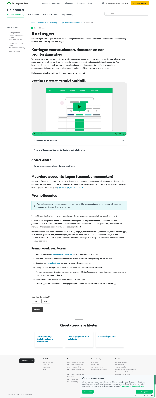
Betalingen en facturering (47, 22)
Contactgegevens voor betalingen (78, 337)
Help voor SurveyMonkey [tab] (15, 15)
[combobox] (26, 360)
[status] (79, 205)
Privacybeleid (119, 364)
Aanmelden (125, 3)
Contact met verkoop (113, 3)
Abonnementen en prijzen (62, 254)
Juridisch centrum (121, 362)
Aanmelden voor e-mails (99, 369)
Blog (44, 369)
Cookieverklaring (138, 386)
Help (33, 22)
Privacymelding (125, 386)
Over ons (46, 364)
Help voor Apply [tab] (67, 15)
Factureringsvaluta (107, 336)
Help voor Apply (72, 382)
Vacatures (46, 367)
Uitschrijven (95, 364)
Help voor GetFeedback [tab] (50, 15)
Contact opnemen (97, 367)
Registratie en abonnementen (71, 22)
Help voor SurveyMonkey (75, 362)
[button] (79, 140)
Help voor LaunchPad (74, 367)
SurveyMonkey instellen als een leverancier (45, 339)
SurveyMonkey (48, 362)
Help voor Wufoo (73, 379)
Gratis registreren (139, 3)
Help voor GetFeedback (75, 364)
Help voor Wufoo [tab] (33, 15)
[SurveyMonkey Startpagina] (17, 3)
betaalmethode (54, 263)
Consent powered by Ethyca (142, 396)
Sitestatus (94, 362)
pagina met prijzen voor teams (70, 187)
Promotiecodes (14, 52)
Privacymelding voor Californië (125, 369)
